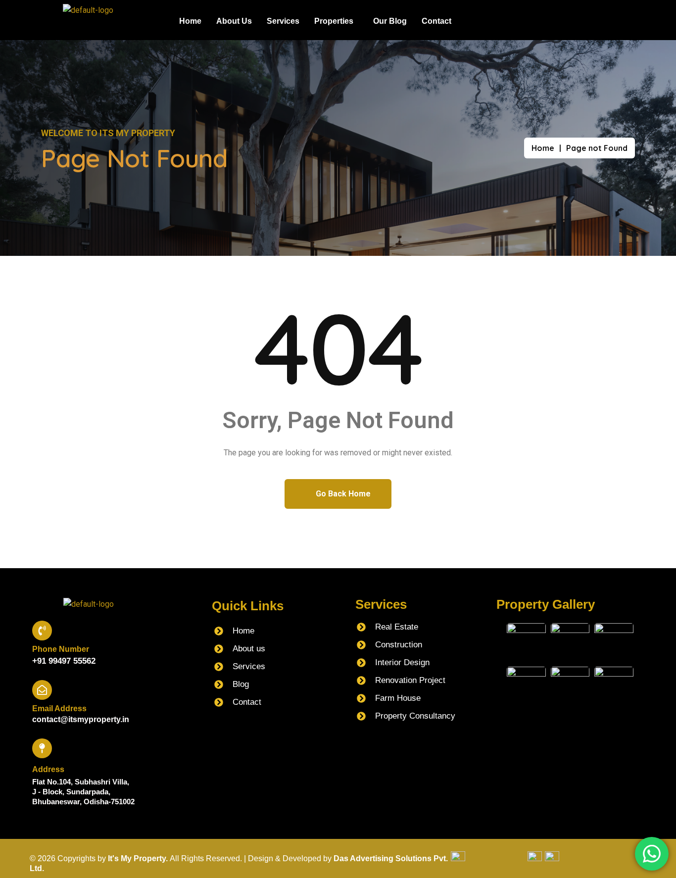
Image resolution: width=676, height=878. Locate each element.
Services (283, 21)
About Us (234, 21)
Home (190, 21)
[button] (336, 21)
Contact (436, 21)
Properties (333, 21)
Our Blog (390, 21)
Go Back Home (342, 493)
